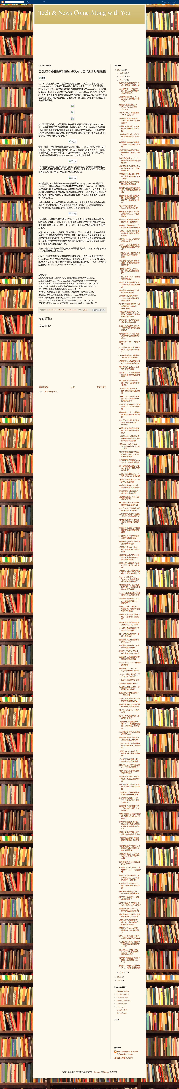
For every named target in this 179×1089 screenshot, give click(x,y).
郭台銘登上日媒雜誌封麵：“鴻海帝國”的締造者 (129, 885)
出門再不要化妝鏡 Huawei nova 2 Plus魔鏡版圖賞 (129, 461)
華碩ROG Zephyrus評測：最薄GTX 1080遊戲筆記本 (129, 930)
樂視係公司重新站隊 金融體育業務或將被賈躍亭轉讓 (129, 529)
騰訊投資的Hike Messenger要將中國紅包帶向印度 (129, 909)
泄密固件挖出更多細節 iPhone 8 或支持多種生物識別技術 (129, 298)
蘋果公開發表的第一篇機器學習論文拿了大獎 (129, 623)
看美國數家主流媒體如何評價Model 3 (129, 640)
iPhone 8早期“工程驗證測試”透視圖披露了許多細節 (129, 745)
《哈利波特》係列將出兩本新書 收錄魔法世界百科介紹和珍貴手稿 (129, 438)
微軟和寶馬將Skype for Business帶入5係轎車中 (129, 892)
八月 (122, 80)
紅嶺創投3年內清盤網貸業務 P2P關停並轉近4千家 (129, 572)
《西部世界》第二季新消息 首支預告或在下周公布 (129, 136)
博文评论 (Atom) (51, 391)
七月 (122, 972)
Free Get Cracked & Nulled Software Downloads (127, 1053)
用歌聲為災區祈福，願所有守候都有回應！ (129, 646)
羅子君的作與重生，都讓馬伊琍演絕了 (129, 898)
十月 (122, 73)
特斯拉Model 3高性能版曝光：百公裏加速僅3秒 (129, 766)
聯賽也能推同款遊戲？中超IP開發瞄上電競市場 (129, 84)
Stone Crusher (122, 1013)
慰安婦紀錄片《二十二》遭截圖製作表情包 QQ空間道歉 (130, 160)
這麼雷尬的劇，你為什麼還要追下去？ (129, 498)
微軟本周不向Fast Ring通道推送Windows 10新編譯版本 (129, 213)
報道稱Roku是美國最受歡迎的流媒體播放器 (129, 658)
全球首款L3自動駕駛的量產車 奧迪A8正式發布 (129, 793)
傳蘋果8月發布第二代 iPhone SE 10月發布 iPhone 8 (128, 107)
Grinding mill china (124, 1000)
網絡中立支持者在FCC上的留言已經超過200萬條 (129, 226)
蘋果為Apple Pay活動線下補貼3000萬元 (129, 240)
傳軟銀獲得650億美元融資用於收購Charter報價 (129, 915)
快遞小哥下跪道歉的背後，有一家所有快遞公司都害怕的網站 (129, 922)
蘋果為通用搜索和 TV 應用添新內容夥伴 (129, 291)
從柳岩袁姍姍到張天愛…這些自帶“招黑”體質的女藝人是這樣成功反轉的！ (129, 825)
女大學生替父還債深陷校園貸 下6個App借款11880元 (129, 422)
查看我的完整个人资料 (123, 1057)
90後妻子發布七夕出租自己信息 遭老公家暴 (129, 536)
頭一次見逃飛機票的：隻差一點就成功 (129, 635)
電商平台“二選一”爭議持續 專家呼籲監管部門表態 (129, 414)
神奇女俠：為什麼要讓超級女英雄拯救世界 (129, 321)
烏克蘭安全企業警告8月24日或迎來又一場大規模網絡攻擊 (129, 168)
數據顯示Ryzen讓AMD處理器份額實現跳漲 (129, 542)
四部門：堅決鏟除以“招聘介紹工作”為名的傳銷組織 (129, 406)
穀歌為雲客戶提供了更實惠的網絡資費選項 (129, 183)
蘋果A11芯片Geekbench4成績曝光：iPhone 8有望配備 (129, 869)
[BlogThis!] (96, 310)
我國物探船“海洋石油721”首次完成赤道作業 (129, 492)
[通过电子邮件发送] (93, 310)
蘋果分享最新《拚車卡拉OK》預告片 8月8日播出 (129, 904)
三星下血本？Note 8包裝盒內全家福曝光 (129, 277)
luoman (97, 1072)
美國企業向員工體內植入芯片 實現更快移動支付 (129, 833)
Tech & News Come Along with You (84, 12)
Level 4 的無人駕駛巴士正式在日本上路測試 (129, 675)
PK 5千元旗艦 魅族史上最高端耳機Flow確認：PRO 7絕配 (129, 306)
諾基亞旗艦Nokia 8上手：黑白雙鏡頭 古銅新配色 (129, 486)
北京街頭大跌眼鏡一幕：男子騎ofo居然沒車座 (129, 760)
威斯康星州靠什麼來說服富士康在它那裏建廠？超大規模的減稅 (129, 557)
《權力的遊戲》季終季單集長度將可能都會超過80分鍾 (129, 233)
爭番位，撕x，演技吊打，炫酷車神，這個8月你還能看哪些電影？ (129, 608)
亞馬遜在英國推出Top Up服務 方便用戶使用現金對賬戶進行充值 (129, 314)
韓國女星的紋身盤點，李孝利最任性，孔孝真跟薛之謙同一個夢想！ (129, 877)
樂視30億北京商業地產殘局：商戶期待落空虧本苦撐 (129, 430)
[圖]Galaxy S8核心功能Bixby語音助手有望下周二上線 (129, 446)
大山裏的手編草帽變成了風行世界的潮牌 (129, 629)
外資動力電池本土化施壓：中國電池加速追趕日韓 (129, 549)
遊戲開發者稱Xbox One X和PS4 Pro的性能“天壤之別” (129, 99)
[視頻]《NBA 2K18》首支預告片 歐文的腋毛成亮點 (129, 753)
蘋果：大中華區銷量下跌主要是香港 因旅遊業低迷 (129, 284)
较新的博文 (43, 387)
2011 (119, 977)
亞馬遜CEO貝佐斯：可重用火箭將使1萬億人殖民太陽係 (129, 176)
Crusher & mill (122, 997)
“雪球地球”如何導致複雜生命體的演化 (129, 771)
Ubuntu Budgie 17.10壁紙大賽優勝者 (129, 663)
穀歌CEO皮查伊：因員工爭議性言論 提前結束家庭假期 (129, 327)
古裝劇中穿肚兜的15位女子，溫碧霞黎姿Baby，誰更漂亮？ (129, 600)
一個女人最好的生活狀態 (129, 680)
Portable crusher (123, 991)
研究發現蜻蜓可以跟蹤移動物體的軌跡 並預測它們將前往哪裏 (129, 454)
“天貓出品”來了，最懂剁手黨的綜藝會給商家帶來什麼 (129, 944)
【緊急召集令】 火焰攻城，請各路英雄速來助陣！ (129, 270)
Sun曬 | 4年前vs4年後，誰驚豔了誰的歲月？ (129, 688)
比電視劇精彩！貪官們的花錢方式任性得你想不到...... (129, 335)
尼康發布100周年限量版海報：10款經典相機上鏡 (129, 362)
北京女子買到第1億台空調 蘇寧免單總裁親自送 (129, 699)
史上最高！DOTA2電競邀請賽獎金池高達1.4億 (129, 503)
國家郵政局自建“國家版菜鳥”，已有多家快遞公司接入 (129, 190)
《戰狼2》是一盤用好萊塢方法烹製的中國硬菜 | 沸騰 (129, 254)
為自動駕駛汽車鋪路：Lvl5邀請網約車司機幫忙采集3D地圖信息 (130, 848)
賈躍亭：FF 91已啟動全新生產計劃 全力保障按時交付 (129, 374)
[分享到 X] (98, 310)
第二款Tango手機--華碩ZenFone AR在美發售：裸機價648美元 (129, 952)
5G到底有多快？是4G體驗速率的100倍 (129, 733)
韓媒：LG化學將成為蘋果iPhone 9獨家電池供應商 (129, 966)
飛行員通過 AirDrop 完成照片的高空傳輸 (129, 368)
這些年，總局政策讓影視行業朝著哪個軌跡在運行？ (129, 247)
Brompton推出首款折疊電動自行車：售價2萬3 (129, 220)
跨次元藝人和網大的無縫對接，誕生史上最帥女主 (129, 778)
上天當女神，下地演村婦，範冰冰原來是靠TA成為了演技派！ (129, 91)
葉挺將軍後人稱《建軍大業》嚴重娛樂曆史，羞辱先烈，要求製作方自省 (129, 199)
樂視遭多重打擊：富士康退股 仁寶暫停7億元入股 (129, 128)
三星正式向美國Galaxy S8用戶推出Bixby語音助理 (129, 475)
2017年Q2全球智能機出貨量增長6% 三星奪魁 (129, 509)
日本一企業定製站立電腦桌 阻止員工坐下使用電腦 (129, 786)
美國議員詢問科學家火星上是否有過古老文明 (129, 738)
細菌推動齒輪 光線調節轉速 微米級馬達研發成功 (129, 705)
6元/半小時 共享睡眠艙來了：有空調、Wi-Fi (129, 113)
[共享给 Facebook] (101, 310)
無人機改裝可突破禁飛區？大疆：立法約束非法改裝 (129, 382)
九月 (122, 76)
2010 (119, 980)
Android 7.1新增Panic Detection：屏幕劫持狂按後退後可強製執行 (129, 579)
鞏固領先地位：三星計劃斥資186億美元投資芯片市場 (129, 856)
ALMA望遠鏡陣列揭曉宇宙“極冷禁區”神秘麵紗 (129, 356)
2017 (119, 70)
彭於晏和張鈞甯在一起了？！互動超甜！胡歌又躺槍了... (129, 800)
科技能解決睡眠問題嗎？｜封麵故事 (129, 694)
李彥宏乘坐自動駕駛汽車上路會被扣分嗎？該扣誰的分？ (129, 808)
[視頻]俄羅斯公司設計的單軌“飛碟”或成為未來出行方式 (129, 816)
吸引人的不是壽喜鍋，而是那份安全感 (129, 717)
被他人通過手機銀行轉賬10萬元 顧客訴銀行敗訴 (129, 937)
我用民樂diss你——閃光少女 (129, 342)
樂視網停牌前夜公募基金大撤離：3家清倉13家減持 (129, 144)
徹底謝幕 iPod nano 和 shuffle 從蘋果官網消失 (129, 669)
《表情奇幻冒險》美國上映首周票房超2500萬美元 (129, 840)
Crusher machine (123, 994)
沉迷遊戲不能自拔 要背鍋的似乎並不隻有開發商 (129, 515)
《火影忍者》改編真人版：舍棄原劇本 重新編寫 (129, 390)
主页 (72, 387)
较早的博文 (101, 387)
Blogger (106, 1072)
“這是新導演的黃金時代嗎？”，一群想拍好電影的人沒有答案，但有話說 (129, 724)
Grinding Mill (122, 1010)
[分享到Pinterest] (103, 310)
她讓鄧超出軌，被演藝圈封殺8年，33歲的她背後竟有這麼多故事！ (129, 587)
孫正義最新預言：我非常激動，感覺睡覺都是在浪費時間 (129, 262)
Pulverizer (120, 1006)
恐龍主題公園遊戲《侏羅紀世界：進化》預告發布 (129, 565)
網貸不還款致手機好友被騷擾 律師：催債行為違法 (129, 152)
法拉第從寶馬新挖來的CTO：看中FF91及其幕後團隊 (129, 120)
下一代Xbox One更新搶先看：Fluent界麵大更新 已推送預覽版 (129, 398)
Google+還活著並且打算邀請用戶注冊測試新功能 (129, 594)
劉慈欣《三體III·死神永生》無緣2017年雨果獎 (129, 652)
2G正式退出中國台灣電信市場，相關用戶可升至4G (129, 349)
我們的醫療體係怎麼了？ (129, 683)
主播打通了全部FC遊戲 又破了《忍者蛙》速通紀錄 (129, 616)
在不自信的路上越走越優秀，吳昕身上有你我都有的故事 (129, 468)
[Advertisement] (89, 42)
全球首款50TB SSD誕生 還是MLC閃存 (129, 862)
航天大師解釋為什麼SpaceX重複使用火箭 (128, 207)
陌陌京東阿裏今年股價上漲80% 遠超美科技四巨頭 (129, 522)
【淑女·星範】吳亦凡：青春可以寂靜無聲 (129, 480)
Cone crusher (121, 1003)
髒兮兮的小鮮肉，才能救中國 (129, 711)
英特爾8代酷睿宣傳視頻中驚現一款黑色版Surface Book (129, 959)
